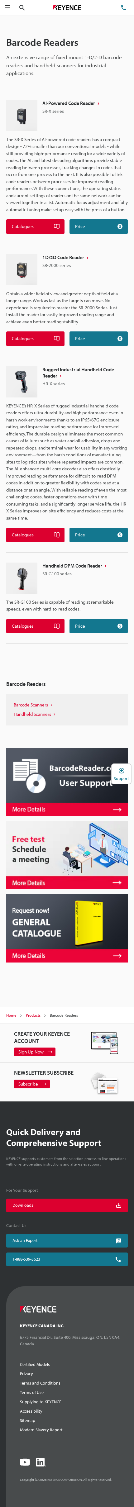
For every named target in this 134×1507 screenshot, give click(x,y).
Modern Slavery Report (41, 1430)
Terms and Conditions (40, 1383)
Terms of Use (32, 1392)
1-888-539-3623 (26, 1259)
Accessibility (31, 1411)
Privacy (26, 1373)
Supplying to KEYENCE (40, 1402)
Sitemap (27, 1420)
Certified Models (35, 1364)
